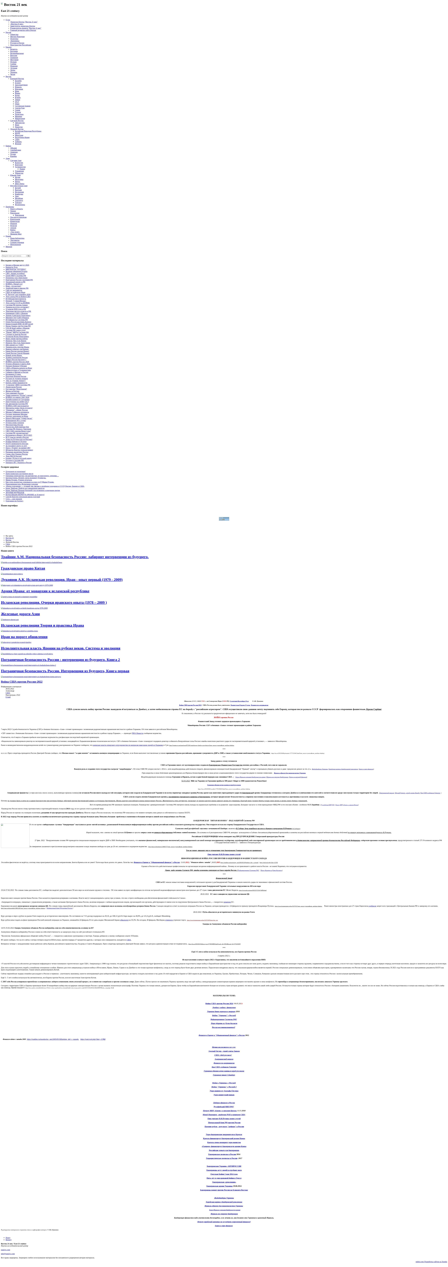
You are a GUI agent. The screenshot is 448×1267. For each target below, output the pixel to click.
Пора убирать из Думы (268, 870)
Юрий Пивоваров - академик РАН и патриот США (224, 1115)
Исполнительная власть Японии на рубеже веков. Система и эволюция (60, 648)
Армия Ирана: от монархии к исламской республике (45, 591)
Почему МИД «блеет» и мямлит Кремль (346, 805)
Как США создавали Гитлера (430, 793)
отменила (169, 920)
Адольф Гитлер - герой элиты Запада (407, 793)
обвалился (124, 920)
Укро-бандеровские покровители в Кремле (224, 1134)
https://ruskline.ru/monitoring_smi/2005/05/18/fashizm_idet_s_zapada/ (239, 862)
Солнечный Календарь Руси (239, 701)
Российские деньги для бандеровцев (224, 1150)
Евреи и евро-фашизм (366, 769)
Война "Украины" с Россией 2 (224, 1087)
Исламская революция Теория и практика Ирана (42, 625)
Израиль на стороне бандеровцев (277, 777)
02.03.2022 (186, 781)
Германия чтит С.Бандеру (224, 1075)
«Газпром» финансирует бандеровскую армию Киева (224, 1146)
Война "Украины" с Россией (224, 1015)
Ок (29, 256)
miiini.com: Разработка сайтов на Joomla (431, 1262)
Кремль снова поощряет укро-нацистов (224, 1142)
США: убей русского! (223, 1055)
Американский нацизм (387, 793)
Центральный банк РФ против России (59, 908)
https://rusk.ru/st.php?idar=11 (91, 1039)
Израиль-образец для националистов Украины (290, 773)
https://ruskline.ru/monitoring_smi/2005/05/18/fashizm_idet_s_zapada (53, 1039)
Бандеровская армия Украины (219, 1186)
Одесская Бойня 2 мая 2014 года (224, 1174)
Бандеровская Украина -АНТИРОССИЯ (224, 1166)
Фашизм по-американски (259, 705)
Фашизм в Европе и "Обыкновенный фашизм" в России (157, 862)
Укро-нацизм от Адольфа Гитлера (224, 1091)
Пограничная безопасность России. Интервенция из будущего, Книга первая (65, 671)
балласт (279, 870)
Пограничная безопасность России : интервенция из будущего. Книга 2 (60, 659)
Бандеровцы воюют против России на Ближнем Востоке (224, 1190)
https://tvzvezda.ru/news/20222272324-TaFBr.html (252, 890)
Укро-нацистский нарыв (224, 1095)
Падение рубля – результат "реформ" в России (224, 1127)
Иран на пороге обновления (24, 637)
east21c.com (5, 1250)
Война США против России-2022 (21, 681)
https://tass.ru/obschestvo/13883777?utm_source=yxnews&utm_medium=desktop (170, 846)
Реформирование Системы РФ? (248, 870)
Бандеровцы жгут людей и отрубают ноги (224, 1170)
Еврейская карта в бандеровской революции (343, 769)
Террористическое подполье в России (221, 1158)
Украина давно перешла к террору (221, 1011)
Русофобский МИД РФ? (328, 805)
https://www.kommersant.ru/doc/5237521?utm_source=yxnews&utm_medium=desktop (298, 906)
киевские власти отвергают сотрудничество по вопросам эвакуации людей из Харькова (128, 745)
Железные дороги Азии (20, 614)
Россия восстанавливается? (223, 1027)
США (8, 693)
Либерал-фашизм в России (224, 1103)
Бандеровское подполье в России (222, 1154)
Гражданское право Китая (23, 568)
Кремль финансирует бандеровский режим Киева (224, 1138)
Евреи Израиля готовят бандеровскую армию (250, 777)
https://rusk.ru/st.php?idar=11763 (269, 862)
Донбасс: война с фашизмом (224, 1008)
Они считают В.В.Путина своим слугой (224, 854)
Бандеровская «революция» (224, 1182)
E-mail (8, 697)
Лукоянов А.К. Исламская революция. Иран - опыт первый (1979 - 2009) (62, 579)
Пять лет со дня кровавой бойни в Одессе (224, 1178)
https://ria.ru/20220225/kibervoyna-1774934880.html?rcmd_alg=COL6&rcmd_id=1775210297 (214, 944)
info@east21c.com (8, 1254)
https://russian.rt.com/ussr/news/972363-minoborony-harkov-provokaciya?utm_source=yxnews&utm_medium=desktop (201, 745)
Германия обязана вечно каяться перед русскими (224, 785)
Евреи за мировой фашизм (298, 777)
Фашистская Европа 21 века (240, 705)
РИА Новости (137, 733)
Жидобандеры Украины (320, 769)
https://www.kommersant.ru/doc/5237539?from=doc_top (202, 920)
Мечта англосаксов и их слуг (224, 1047)
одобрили (372, 906)
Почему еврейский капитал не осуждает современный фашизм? (224, 1222)
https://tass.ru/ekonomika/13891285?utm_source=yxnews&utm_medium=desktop (23, 908)
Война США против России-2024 (190, 705)
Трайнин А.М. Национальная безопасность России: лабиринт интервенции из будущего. (75, 557)
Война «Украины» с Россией (224, 1083)
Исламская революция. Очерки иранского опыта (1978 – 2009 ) (54, 602)
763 (104, 1039)
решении (227, 902)
